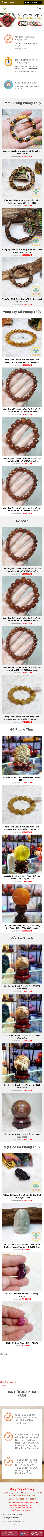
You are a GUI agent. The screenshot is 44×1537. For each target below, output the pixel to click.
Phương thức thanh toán (12, 1518)
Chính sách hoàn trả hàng (12, 1514)
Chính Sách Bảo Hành (9, 1382)
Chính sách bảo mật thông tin (13, 1521)
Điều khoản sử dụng (10, 1525)
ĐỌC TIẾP (3, 1386)
